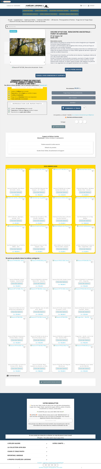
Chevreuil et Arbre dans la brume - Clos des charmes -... (62, 217)
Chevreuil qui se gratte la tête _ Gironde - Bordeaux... (39, 217)
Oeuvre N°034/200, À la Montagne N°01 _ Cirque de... (84, 280)
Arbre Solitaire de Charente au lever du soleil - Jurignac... (62, 245)
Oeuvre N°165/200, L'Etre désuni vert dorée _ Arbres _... (15, 189)
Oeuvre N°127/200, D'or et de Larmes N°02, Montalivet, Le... (17, 308)
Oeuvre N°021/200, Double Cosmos (61, 279)
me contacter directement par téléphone (83, 115)
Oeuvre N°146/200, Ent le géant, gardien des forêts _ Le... (62, 189)
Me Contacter (74, 10)
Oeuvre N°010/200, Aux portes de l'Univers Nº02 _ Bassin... (17, 365)
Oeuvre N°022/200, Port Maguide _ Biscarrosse (62, 365)
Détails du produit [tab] (50, 147)
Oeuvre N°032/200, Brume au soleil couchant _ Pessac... (84, 308)
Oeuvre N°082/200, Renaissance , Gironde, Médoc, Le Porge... (17, 337)
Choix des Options (15, 192)
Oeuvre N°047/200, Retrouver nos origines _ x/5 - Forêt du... (39, 189)
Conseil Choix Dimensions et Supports (50, 75)
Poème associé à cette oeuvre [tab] (50, 144)
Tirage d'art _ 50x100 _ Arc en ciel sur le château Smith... (84, 337)
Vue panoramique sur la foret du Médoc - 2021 (16, 245)
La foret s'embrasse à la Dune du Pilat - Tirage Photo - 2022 (85, 245)
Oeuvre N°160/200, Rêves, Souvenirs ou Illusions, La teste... (39, 365)
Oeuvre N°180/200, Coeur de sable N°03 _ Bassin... (39, 308)
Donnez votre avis (59, 126)
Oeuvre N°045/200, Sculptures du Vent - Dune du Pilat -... (62, 337)
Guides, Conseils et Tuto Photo (48, 14)
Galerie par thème (28, 10)
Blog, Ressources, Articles (30, 14)
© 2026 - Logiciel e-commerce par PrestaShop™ (51, 462)
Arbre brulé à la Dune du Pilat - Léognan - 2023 (38, 245)
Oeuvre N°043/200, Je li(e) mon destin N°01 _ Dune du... (39, 280)
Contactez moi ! (43, 85)
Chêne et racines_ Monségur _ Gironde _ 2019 (16, 217)
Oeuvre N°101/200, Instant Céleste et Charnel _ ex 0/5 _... (62, 308)
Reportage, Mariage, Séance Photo (68, 14)
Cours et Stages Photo (41, 10)
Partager (76, 121)
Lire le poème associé (73, 69)
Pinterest (84, 121)
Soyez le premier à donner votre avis (51, 382)
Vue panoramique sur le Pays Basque (85, 217)
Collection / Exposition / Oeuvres (59, 10)
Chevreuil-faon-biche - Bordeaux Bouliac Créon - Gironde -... (85, 189)
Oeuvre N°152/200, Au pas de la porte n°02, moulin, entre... (39, 337)
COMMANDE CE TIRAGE (71, 108)
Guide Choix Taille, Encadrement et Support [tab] (50, 151)
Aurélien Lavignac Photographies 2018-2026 (50, 467)
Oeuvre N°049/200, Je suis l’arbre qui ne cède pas (84, 365)
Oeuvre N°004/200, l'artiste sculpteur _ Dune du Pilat (17, 280)
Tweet (80, 121)
